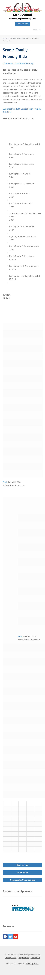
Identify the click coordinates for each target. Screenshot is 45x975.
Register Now (22, 24)
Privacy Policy (11, 958)
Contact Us (35, 958)
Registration (24, 958)
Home (7, 38)
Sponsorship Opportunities (22, 880)
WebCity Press (32, 963)
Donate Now (22, 872)
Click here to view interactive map (18, 63)
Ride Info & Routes (20, 38)
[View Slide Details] (23, 908)
